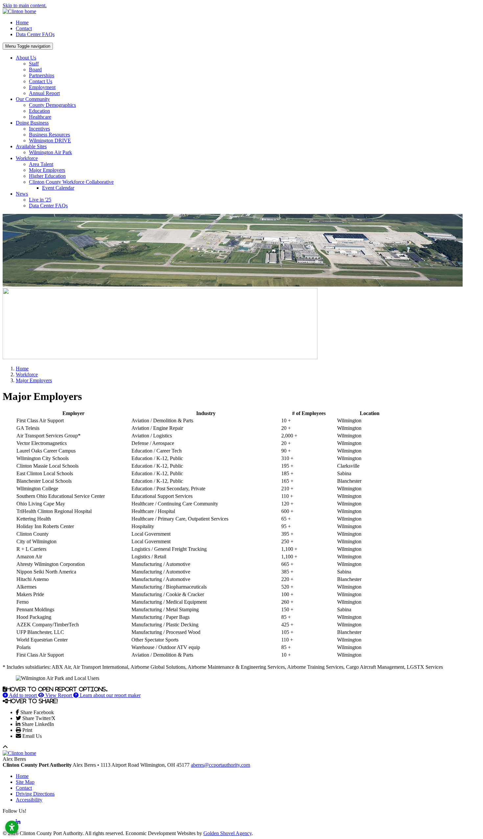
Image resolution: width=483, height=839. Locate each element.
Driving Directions (35, 794)
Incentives (39, 128)
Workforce (27, 158)
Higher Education (47, 176)
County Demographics (52, 105)
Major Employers (47, 170)
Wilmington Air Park (50, 152)
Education (39, 111)
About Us (26, 57)
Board (35, 69)
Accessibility (29, 800)
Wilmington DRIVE (50, 140)
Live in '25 (40, 199)
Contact (24, 28)
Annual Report (44, 93)
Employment (42, 87)
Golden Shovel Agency (227, 833)
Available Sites (31, 146)
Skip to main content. (25, 5)
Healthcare (40, 117)
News (22, 194)
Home (22, 22)
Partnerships (41, 75)
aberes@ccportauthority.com (220, 765)
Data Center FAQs (35, 34)
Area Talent (41, 164)
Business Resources (49, 134)
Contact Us (40, 81)
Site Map (25, 782)
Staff (34, 63)
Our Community (33, 99)
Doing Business (32, 123)
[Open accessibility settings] (11, 827)
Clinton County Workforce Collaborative (71, 182)
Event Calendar (58, 188)
